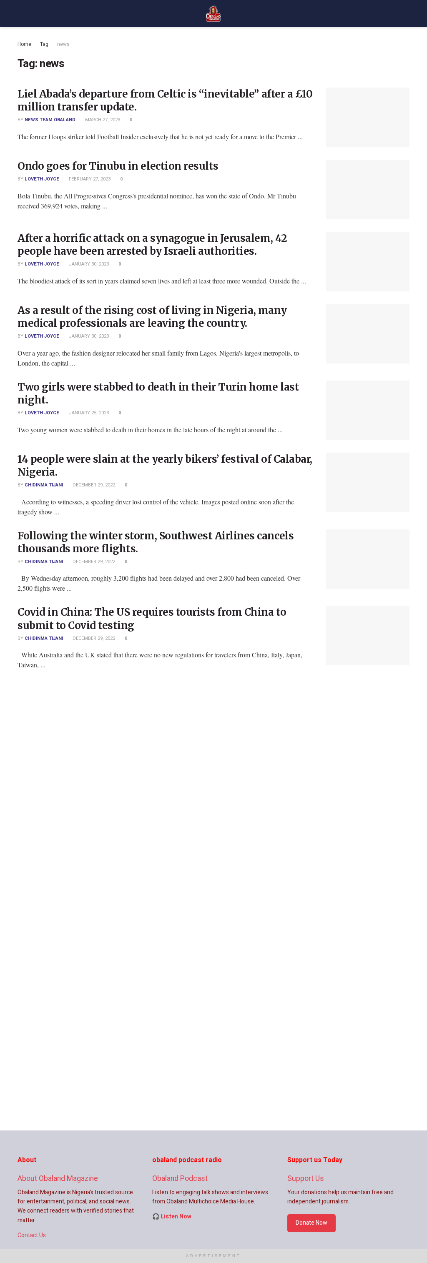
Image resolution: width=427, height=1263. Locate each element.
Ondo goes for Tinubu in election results (118, 166)
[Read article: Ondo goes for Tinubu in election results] (367, 189)
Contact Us (32, 1235)
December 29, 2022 (93, 485)
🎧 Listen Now (171, 1216)
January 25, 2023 (88, 412)
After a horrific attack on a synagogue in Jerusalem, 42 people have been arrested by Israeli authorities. (152, 245)
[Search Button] (405, 13)
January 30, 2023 (88, 264)
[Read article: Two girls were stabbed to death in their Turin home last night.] (367, 410)
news (63, 44)
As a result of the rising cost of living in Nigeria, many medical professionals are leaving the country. (152, 317)
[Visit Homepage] (213, 13)
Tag (44, 44)
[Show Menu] (21, 13)
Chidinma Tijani (44, 485)
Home (24, 44)
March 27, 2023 (102, 119)
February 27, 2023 (89, 179)
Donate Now (311, 1222)
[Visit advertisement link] (213, 917)
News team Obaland (50, 119)
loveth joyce (42, 179)
